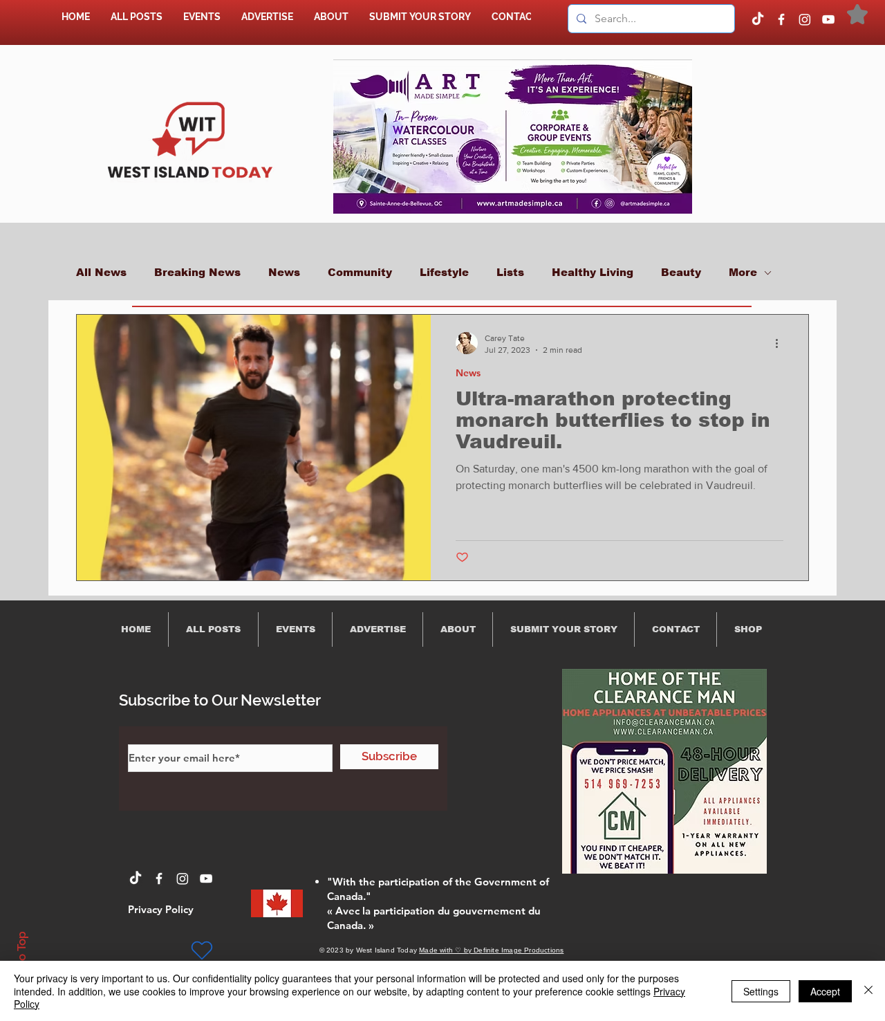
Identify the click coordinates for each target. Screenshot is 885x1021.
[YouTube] (828, 19)
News (284, 272)
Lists (510, 272)
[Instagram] (804, 19)
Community (360, 272)
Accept (825, 991)
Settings (761, 991)
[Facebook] (781, 19)
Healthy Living (592, 272)
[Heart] (201, 950)
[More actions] (781, 343)
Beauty (681, 272)
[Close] (868, 991)
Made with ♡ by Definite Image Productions (491, 950)
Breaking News (197, 272)
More (743, 272)
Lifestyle (444, 272)
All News (101, 272)
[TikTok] (757, 19)
